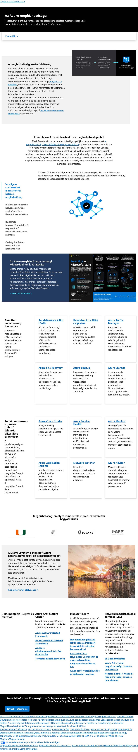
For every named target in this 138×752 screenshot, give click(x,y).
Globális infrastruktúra (65, 716)
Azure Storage (116, 367)
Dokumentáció (77, 729)
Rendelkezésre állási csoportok (85, 322)
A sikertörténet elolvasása (22, 589)
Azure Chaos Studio (50, 421)
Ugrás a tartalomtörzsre (12, 1)
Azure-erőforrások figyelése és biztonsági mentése (85, 672)
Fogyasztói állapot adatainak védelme (19, 745)
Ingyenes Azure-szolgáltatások (74, 719)
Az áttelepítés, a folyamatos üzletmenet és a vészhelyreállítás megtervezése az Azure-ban (84, 660)
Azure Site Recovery (51, 367)
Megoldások (76, 723)
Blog (87, 729)
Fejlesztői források (100, 729)
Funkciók (10, 36)
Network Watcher (84, 462)
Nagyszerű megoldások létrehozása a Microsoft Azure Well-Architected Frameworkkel (82, 644)
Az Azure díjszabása (48, 719)
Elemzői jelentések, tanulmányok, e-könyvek (37, 732)
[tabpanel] (86, 199)
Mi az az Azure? (8, 716)
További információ (17, 708)
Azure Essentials (125, 716)
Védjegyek (130, 745)
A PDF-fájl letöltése (20, 293)
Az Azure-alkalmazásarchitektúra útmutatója (48, 651)
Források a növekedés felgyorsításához (103, 723)
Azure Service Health (81, 423)
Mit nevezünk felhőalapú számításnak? (88, 732)
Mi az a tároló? (101, 735)
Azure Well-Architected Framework (47, 634)
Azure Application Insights (49, 464)
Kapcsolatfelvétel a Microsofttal (55, 745)
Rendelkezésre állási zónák (51, 322)
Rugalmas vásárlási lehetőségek (106, 719)
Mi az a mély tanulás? (45, 735)
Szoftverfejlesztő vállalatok (13, 729)
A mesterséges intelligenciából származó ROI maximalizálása (39, 723)
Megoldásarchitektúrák (12, 726)
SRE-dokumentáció (115, 658)
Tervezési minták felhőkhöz (50, 658)
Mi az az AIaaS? (64, 735)
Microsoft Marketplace (39, 729)
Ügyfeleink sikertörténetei (13, 719)
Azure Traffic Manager (115, 322)
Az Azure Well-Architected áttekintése (49, 642)
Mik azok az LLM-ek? (82, 735)
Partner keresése (60, 729)
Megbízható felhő (107, 716)
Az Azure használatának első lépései (34, 716)
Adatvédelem (78, 745)
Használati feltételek (114, 745)
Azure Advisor (116, 462)
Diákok (113, 729)
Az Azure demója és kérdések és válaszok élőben (61, 726)
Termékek (32, 719)
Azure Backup (81, 367)
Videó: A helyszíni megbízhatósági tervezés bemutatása (118, 666)
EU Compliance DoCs (26, 748)
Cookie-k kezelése (94, 745)
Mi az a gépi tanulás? (23, 735)
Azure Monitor (116, 421)
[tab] (17, 191)
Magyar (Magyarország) (12, 739)
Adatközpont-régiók (87, 716)
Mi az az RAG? (116, 735)
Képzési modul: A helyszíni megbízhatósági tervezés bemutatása (119, 677)
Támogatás (30, 726)
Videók (64, 732)
